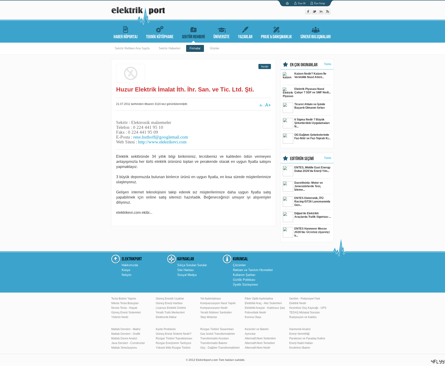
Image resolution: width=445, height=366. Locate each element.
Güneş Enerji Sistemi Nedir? (173, 333)
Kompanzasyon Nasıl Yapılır (218, 303)
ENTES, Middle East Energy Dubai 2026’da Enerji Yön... (312, 169)
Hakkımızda (130, 265)
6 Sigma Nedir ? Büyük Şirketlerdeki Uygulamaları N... (312, 123)
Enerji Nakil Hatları (301, 343)
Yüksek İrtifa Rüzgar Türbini (173, 347)
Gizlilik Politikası (244, 279)
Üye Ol (301, 3)
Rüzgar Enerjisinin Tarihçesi (173, 343)
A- (261, 105)
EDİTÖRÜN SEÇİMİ (302, 158)
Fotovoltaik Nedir (255, 312)
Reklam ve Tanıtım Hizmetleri (253, 269)
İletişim (126, 274)
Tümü (327, 64)
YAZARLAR (245, 37)
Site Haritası (185, 269)
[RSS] (327, 13)
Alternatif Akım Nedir (257, 347)
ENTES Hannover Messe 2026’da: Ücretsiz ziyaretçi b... (312, 232)
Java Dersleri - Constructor (128, 343)
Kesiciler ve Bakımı (257, 329)
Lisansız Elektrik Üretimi (171, 307)
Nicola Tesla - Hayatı (124, 307)
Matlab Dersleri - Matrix (125, 329)
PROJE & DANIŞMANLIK (276, 37)
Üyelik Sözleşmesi (245, 284)
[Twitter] (315, 13)
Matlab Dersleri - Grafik (125, 333)
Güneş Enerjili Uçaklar (170, 298)
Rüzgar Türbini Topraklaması (174, 338)
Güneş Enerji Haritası (169, 303)
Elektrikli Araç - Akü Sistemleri (263, 303)
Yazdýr (265, 66)
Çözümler (239, 265)
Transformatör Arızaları (214, 338)
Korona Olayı (253, 317)
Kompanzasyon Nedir (214, 307)
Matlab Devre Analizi (124, 338)
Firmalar (195, 48)
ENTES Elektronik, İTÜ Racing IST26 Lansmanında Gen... (312, 201)
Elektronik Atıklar (166, 317)
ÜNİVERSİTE (221, 37)
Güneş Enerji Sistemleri (126, 312)
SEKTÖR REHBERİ (193, 37)
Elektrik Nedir (297, 303)
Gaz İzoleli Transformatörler (217, 333)
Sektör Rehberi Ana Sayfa (132, 48)
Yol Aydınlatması (210, 298)
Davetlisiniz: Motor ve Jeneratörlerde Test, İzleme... (308, 186)
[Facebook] (308, 13)
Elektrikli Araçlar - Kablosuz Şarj (265, 307)
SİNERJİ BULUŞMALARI (315, 37)
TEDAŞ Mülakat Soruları (304, 312)
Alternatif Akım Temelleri (260, 343)
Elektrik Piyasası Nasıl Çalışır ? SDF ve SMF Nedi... (312, 90)
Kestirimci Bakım (299, 347)
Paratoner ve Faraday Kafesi (307, 338)
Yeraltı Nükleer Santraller (216, 312)
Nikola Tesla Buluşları (125, 303)
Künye (126, 269)
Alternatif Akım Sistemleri (260, 338)
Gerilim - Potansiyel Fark (304, 298)
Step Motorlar (208, 317)
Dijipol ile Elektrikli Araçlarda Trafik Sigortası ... (312, 215)
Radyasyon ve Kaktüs (303, 317)
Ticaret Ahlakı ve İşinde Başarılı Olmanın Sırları (309, 106)
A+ (268, 104)
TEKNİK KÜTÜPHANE (159, 37)
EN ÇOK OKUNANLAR (304, 65)
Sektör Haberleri (169, 48)
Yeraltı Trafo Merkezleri (170, 312)
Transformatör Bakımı (213, 343)
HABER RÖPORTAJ (125, 37)
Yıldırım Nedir (119, 317)
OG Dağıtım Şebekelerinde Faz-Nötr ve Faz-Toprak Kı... (312, 136)
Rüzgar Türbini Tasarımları (217, 329)
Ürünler (214, 48)
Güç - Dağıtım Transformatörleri (220, 347)
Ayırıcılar (250, 333)
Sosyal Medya (187, 274)
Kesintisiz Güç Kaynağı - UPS (307, 307)
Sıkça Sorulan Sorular (192, 265)
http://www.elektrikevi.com (162, 141)
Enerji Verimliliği (299, 333)
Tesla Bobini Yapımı (123, 298)
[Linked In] (321, 13)
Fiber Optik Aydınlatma (259, 298)
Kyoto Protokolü (166, 329)
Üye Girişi (319, 3)
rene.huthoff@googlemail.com (160, 137)
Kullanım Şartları (244, 274)
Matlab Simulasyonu (124, 347)
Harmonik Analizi (300, 329)
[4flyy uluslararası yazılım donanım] (438, 362)
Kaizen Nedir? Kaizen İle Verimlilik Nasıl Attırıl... (310, 75)
